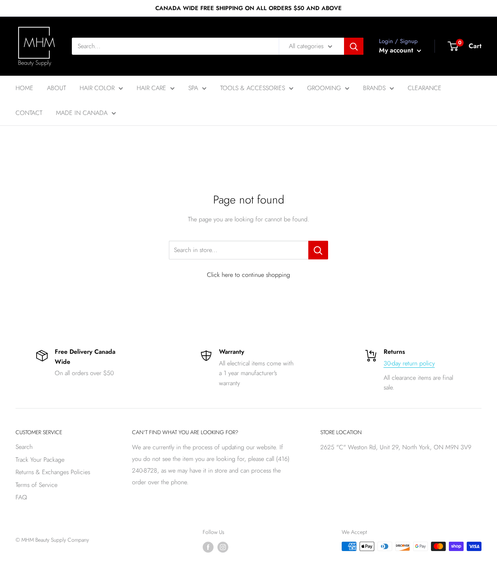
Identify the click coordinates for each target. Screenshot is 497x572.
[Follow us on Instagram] (222, 547)
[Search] (353, 46)
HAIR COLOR (97, 87)
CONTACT (29, 112)
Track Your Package (40, 459)
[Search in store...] (318, 250)
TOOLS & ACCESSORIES (252, 87)
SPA (193, 87)
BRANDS (374, 87)
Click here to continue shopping (248, 274)
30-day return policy (409, 363)
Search (24, 446)
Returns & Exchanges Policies (53, 472)
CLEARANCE (424, 87)
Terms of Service (36, 484)
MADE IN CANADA (82, 112)
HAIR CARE (151, 87)
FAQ (21, 497)
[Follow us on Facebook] (208, 547)
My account (397, 50)
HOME (24, 87)
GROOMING (324, 87)
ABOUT (56, 87)
